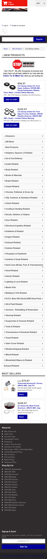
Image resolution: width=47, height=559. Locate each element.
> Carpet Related (11, 186)
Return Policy (9, 460)
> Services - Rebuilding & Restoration (21, 310)
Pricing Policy (9, 457)
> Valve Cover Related (14, 343)
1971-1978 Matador (11, 495)
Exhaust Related (11, 366)
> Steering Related (12, 315)
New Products (9, 454)
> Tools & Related (12, 327)
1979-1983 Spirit (10, 510)
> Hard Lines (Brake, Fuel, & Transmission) (23, 265)
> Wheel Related (11, 355)
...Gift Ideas (9, 142)
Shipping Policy (10, 462)
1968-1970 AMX (9, 472)
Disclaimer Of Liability (12, 447)
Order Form (8, 434)
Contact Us (8, 442)
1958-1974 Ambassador (12, 469)
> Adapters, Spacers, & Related (18, 153)
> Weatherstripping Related (16, 349)
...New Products (16, 49)
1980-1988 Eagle (10, 477)
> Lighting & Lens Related (16, 282)
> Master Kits (10, 287)
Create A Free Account (12, 444)
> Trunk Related (11, 338)
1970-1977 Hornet (10, 482)
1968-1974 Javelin (10, 487)
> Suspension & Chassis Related (19, 321)
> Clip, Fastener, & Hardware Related (20, 198)
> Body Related (11, 170)
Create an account (18, 25)
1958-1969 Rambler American (15, 502)
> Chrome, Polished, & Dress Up (18, 192)
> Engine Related (12, 237)
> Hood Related (11, 271)
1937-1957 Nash (10, 497)
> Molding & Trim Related (15, 293)
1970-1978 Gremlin (11, 479)
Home (6, 49)
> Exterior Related (12, 248)
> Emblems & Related (14, 231)
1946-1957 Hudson (11, 485)
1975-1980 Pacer (10, 500)
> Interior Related (12, 276)
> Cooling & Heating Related (17, 209)
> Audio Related (11, 164)
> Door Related (11, 220)
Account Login (9, 437)
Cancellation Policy (11, 439)
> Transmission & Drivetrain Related (20, 332)
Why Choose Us (10, 431)
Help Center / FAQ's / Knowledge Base (18, 449)
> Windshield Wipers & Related (18, 360)
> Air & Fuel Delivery (13, 158)
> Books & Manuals (13, 175)
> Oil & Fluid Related (13, 304)
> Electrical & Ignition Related (17, 226)
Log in (5, 25)
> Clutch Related (11, 203)
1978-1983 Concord (11, 474)
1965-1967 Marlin (10, 492)
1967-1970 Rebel (10, 508)
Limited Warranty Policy (13, 452)
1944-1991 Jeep (9, 490)
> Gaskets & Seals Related (16, 259)
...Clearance (9, 136)
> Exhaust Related (12, 242)
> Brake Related (11, 181)
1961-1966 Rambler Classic (14, 505)
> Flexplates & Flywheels (15, 254)
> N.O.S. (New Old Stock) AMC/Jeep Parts (22, 299)
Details (21, 394)
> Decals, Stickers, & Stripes (17, 214)
